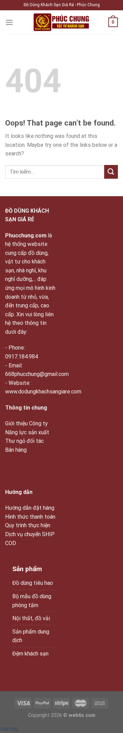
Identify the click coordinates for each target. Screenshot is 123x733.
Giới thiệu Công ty (26, 423)
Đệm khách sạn (30, 653)
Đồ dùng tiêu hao (32, 583)
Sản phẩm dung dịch (30, 636)
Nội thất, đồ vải (31, 618)
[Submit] (111, 171)
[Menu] (9, 22)
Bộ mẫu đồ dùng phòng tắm (31, 600)
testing (9, 728)
